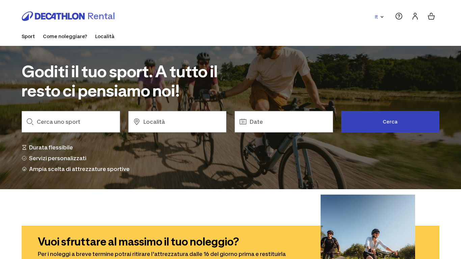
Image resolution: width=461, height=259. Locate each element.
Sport (28, 36)
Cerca (390, 121)
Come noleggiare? (65, 36)
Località (104, 36)
